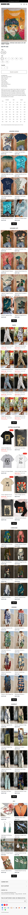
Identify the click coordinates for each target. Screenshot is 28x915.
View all (14, 223)
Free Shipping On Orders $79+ (14, 1)
